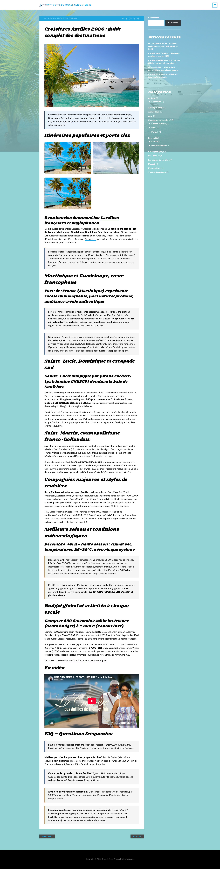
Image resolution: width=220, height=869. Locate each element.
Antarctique (153, 112)
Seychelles (156, 101)
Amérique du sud (155, 108)
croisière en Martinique (73, 660)
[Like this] (138, 19)
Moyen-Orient (154, 168)
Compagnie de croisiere (159, 120)
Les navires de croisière (159, 160)
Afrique (151, 98)
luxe (117, 626)
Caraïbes (109, 218)
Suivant (137, 836)
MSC (103, 472)
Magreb (151, 164)
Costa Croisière (158, 123)
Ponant (75, 121)
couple (132, 518)
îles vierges (90, 239)
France (154, 141)
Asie (150, 116)
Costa (68, 121)
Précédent (47, 836)
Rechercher (153, 17)
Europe (151, 138)
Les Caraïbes (154, 156)
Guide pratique (155, 151)
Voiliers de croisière (157, 172)
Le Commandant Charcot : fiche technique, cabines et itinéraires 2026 (163, 46)
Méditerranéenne (159, 145)
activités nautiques (96, 660)
